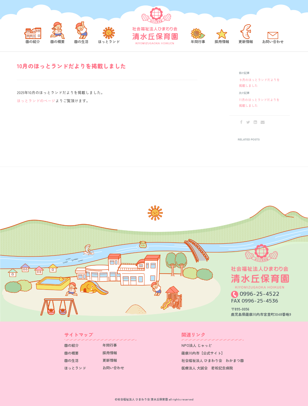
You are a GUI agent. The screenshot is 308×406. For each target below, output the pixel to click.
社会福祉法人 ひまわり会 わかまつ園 (212, 360)
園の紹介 (33, 41)
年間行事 (198, 41)
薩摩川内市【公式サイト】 (203, 352)
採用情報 (222, 41)
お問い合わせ (273, 41)
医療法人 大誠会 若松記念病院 (207, 367)
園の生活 (81, 41)
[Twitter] (248, 122)
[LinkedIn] (255, 122)
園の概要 (57, 41)
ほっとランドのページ (36, 100)
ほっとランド (109, 41)
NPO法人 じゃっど (196, 345)
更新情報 (245, 41)
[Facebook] (241, 122)
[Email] (263, 122)
